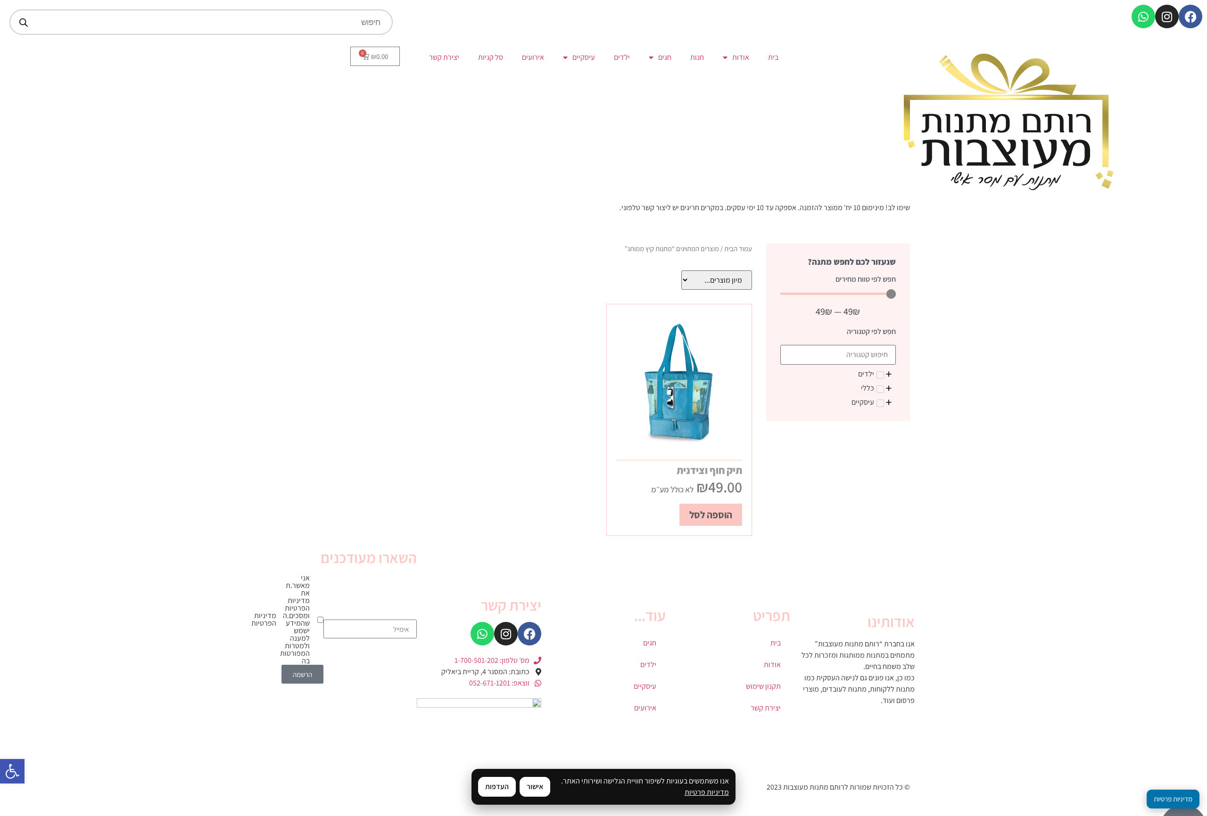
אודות (740, 57)
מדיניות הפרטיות (263, 619)
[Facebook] (1190, 16)
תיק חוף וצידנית (709, 470)
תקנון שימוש (763, 686)
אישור (535, 787)
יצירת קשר (444, 57)
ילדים (622, 57)
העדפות (497, 787)
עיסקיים (583, 57)
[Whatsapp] (1143, 16)
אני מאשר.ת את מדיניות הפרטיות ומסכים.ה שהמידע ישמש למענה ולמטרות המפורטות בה (301, 619)
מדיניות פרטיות (707, 792)
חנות (697, 57)
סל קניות (490, 57)
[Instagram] (1167, 16)
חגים (664, 57)
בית (773, 57)
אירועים (533, 57)
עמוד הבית (738, 248)
